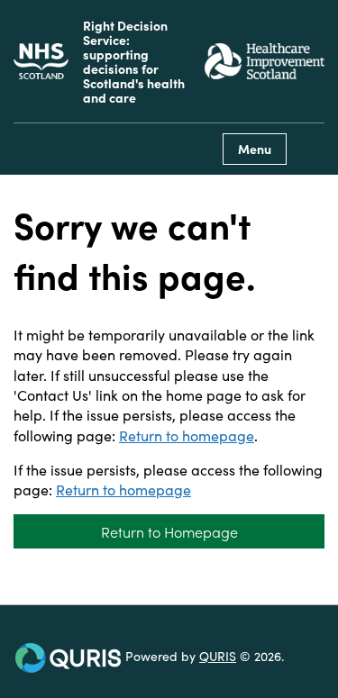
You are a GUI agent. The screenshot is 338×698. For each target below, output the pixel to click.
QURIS (217, 656)
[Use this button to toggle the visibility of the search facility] (310, 149)
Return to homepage (186, 435)
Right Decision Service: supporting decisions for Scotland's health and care (134, 61)
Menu (254, 149)
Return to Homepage (169, 531)
